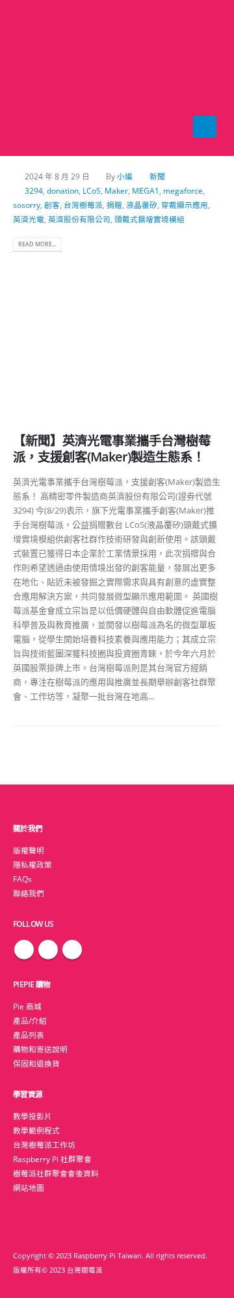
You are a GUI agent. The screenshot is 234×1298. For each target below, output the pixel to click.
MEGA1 (145, 190)
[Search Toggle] (117, 78)
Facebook (24, 949)
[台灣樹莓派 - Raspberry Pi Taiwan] (39, 78)
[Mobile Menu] (204, 127)
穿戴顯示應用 (184, 205)
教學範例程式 (36, 1130)
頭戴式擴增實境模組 (149, 219)
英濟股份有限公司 (79, 219)
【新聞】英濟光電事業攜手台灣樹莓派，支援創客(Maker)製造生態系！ (112, 448)
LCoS (92, 190)
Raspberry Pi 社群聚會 (52, 1159)
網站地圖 (28, 1187)
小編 (125, 176)
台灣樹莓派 (83, 205)
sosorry (26, 205)
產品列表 (28, 1035)
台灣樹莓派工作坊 (44, 1144)
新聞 (157, 176)
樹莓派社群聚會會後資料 (56, 1173)
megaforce (183, 190)
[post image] (117, 335)
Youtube (72, 949)
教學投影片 (32, 1116)
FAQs (22, 879)
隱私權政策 (32, 864)
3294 (34, 190)
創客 (52, 205)
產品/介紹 (30, 1020)
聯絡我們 (28, 893)
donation (63, 190)
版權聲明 (28, 850)
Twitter (48, 949)
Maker (116, 190)
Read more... (37, 244)
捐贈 (114, 205)
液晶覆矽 (141, 205)
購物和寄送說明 (40, 1049)
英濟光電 (28, 219)
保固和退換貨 (36, 1063)
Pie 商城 (27, 1006)
